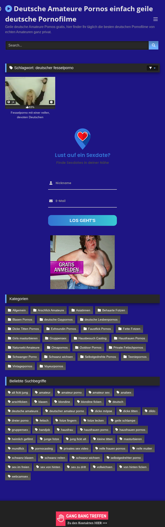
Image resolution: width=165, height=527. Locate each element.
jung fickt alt (78, 439)
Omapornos (60, 347)
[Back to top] (151, 514)
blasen (42, 401)
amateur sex (101, 392)
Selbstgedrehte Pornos (100, 356)
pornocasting (44, 448)
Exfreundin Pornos (63, 328)
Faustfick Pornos (99, 328)
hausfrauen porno (96, 429)
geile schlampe (125, 420)
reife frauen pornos (112, 448)
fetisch (44, 420)
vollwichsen (104, 467)
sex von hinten (50, 467)
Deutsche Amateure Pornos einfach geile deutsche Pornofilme (79, 13)
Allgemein (19, 310)
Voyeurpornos (53, 366)
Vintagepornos (22, 366)
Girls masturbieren (25, 338)
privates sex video (76, 448)
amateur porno (71, 392)
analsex (126, 392)
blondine (64, 401)
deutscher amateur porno (66, 411)
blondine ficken (91, 401)
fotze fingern (68, 420)
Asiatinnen (83, 310)
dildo (152, 411)
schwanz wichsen (88, 457)
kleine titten (105, 439)
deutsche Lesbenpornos (101, 319)
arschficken (19, 401)
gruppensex (20, 429)
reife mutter (144, 448)
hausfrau (67, 429)
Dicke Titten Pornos (25, 328)
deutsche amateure (25, 411)
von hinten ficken (135, 467)
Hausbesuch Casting (92, 338)
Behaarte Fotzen (113, 310)
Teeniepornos (137, 356)
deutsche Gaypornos (58, 319)
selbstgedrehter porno (126, 457)
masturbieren (133, 439)
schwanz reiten (55, 457)
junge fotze (51, 439)
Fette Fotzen (131, 328)
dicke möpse (103, 411)
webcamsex (20, 476)
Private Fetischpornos (128, 347)
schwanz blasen (23, 457)
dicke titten (130, 411)
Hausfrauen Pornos (132, 338)
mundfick (18, 448)
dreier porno (20, 420)
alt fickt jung (20, 392)
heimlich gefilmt (22, 439)
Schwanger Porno (24, 356)
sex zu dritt (78, 467)
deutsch (118, 401)
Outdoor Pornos (90, 347)
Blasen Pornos (22, 319)
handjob (44, 429)
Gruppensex (58, 338)
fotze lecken (95, 420)
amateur (44, 392)
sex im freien (20, 467)
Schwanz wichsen (61, 356)
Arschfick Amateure (51, 310)
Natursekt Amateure (26, 347)
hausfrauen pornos (132, 429)
